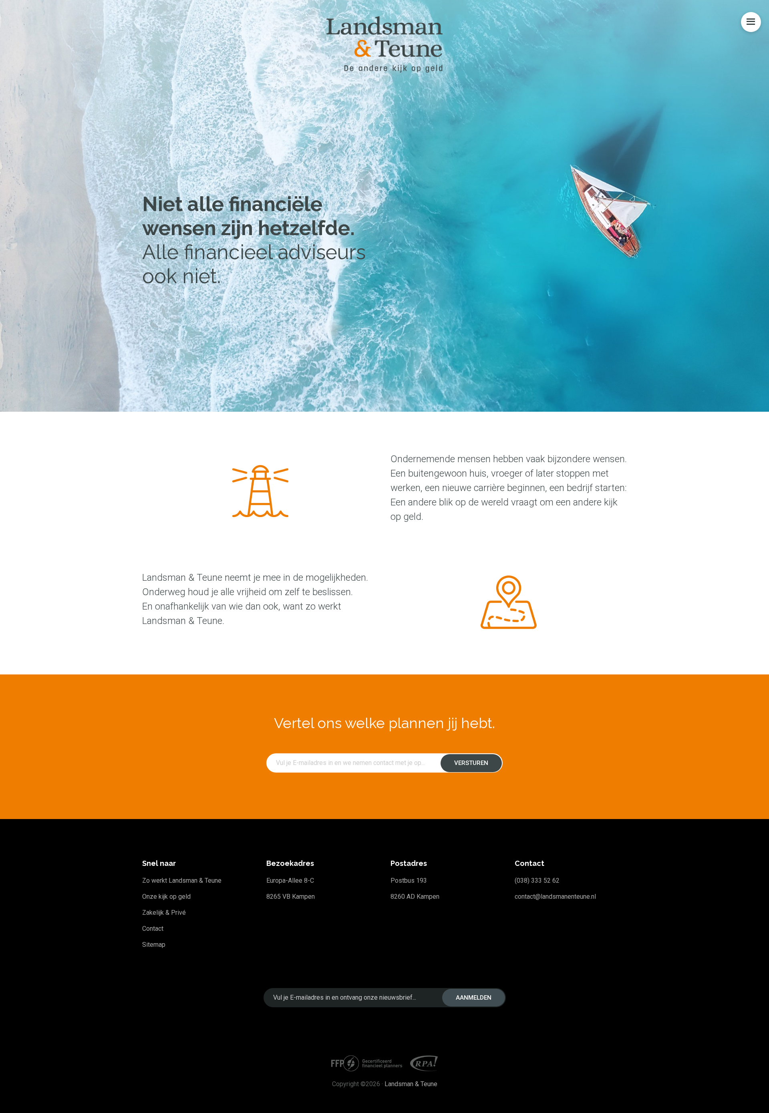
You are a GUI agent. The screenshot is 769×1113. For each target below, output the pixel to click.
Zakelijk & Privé (164, 912)
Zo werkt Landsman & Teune (181, 880)
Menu (751, 22)
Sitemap (153, 944)
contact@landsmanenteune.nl (555, 896)
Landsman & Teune (410, 1084)
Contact (152, 928)
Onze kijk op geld (166, 896)
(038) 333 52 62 (537, 880)
